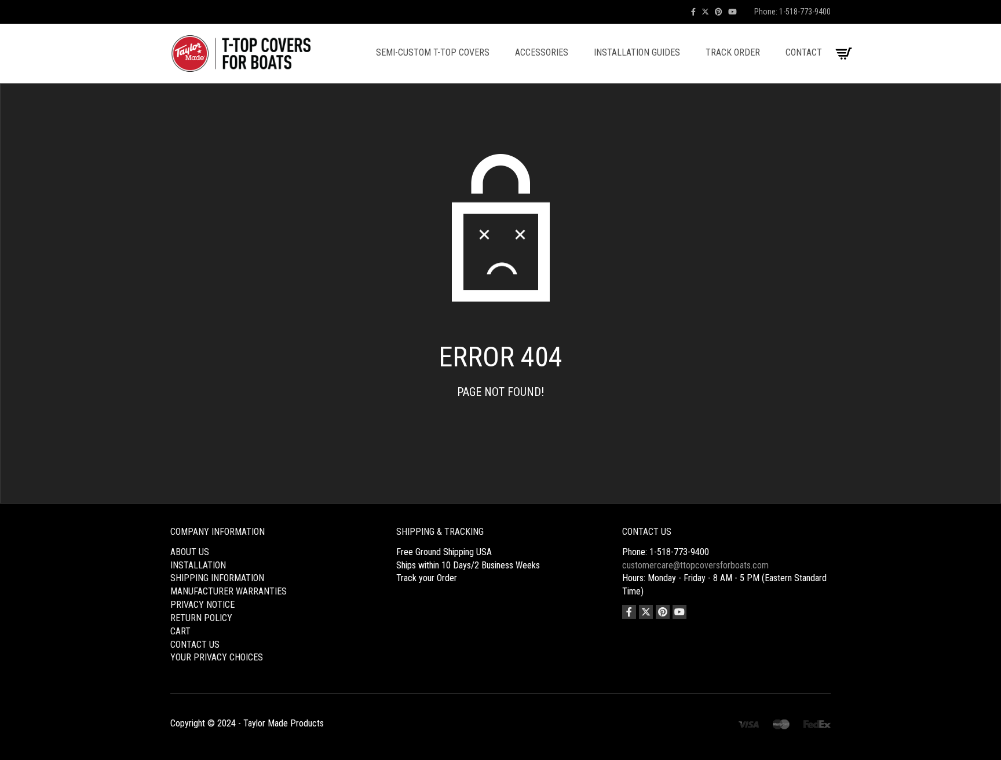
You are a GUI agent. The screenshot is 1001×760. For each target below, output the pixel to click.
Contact (804, 52)
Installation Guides (637, 52)
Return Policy (201, 617)
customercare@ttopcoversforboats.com (695, 565)
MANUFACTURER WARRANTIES (228, 591)
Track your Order (426, 577)
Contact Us (195, 644)
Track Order (733, 52)
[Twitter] (705, 12)
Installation (198, 565)
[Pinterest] (718, 12)
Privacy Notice (202, 604)
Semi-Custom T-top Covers (432, 52)
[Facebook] (693, 12)
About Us (189, 551)
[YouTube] (732, 12)
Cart (180, 631)
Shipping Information (217, 577)
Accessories (541, 52)
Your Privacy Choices (216, 657)
